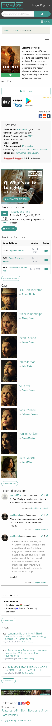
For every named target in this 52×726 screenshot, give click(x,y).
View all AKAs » (8, 620)
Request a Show (38, 710)
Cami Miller (27, 461)
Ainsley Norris (28, 318)
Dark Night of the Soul (39, 508)
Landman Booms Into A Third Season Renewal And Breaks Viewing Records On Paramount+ (24, 636)
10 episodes (27, 146)
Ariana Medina (28, 437)
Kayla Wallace (27, 409)
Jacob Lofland (27, 338)
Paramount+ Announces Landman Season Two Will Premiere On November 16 (25, 653)
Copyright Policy (8, 720)
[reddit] (44, 116)
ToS (34, 720)
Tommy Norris (28, 294)
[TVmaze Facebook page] (20, 703)
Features (6, 710)
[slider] (14, 158)
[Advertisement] (22, 186)
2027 (30, 135)
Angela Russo (28, 389)
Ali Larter (24, 386)
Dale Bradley (27, 365)
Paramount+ (22, 129)
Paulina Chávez (28, 433)
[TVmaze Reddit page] (28, 703)
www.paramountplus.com (27, 152)
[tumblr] (48, 116)
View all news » (8, 681)
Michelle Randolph (30, 314)
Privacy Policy (24, 720)
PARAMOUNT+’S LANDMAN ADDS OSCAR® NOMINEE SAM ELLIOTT (25, 669)
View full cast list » (9, 483)
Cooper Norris (28, 341)
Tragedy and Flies (20, 211)
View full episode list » (11, 278)
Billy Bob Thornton (30, 290)
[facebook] (40, 116)
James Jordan (27, 362)
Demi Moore (27, 457)
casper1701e (15, 495)
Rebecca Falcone (30, 413)
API (16, 710)
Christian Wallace (39, 149)
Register (45, 5)
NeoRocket (15, 514)
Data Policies (9, 715)
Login (35, 5)
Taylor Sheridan (22, 149)
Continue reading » (28, 642)
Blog (23, 710)
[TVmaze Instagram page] (24, 703)
